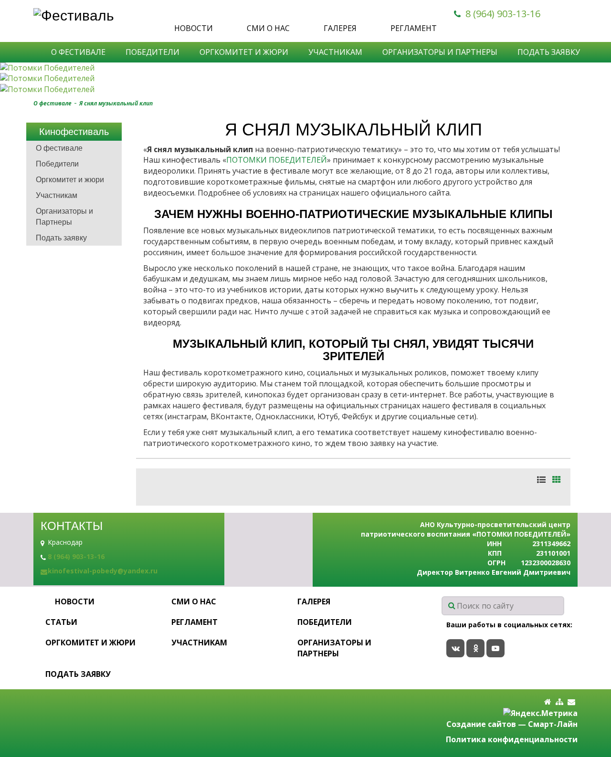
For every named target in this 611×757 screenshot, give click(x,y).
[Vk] (455, 648)
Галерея (340, 28)
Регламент (413, 28)
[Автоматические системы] (101, 15)
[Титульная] (547, 701)
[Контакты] (571, 701)
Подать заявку (548, 52)
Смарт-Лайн (553, 724)
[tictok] (495, 648)
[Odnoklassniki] (475, 648)
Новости (193, 28)
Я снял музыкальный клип (116, 103)
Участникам (335, 52)
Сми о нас (268, 28)
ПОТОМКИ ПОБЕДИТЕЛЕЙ (276, 160)
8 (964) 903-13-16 (502, 13)
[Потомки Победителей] (305, 67)
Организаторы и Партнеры (439, 52)
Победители (152, 52)
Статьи (61, 622)
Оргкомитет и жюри (244, 52)
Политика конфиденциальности (512, 739)
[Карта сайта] (559, 701)
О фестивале (78, 52)
